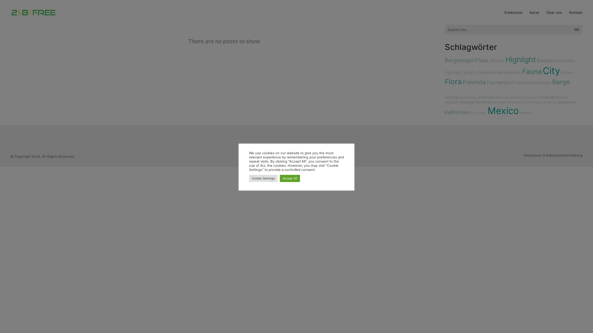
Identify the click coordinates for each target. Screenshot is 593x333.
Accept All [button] (290, 178)
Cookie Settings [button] (263, 178)
